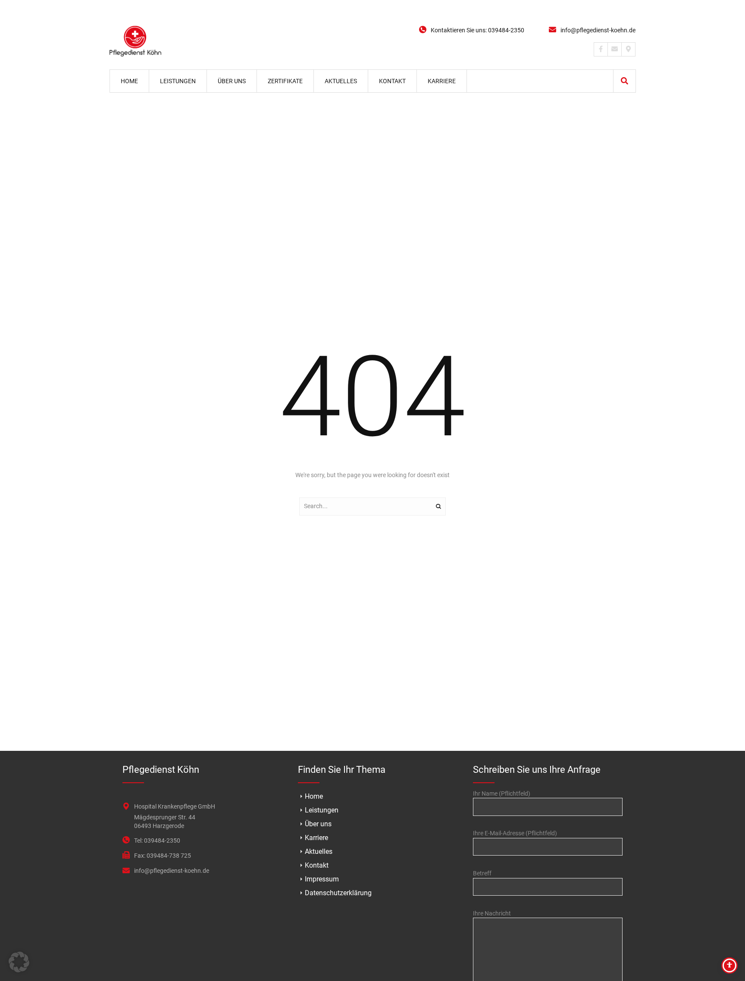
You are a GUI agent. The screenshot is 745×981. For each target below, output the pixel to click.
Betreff (482, 873)
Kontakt (317, 865)
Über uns (318, 824)
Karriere (316, 838)
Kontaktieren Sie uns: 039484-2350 (477, 30)
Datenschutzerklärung (338, 893)
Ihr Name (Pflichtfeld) (501, 793)
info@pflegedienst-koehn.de (597, 30)
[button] (624, 80)
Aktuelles (318, 851)
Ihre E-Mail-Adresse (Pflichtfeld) (515, 833)
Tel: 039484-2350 (157, 840)
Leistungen (321, 810)
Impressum (322, 879)
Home (314, 796)
